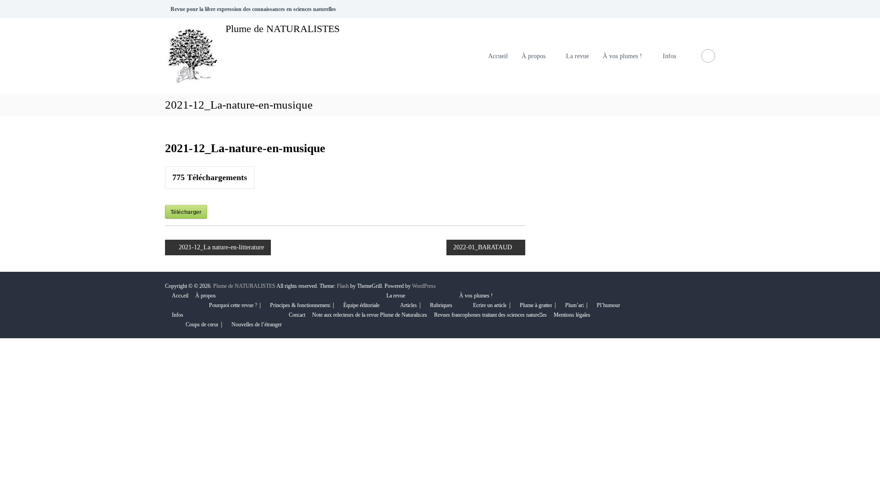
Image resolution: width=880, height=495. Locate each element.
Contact (297, 315)
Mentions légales (572, 315)
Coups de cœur (202, 324)
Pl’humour (608, 305)
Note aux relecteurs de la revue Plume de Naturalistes (369, 315)
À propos (533, 56)
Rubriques (441, 305)
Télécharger (186, 212)
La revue (577, 56)
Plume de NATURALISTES (283, 28)
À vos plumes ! (622, 56)
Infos (669, 56)
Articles (408, 305)
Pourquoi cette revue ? (233, 305)
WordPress (424, 286)
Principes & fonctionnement (300, 305)
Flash (343, 286)
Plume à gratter (536, 305)
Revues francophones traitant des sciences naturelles (490, 315)
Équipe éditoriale (361, 305)
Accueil (498, 56)
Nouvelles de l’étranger (256, 324)
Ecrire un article (490, 305)
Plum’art (574, 305)
